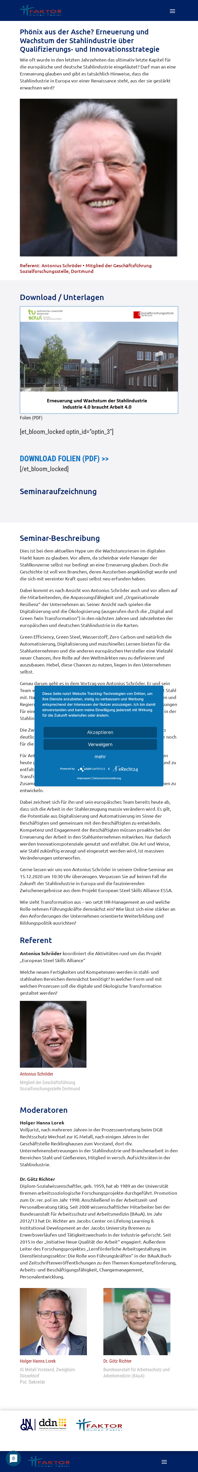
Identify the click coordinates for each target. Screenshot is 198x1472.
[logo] (99, 1430)
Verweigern (100, 744)
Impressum (84, 778)
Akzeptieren (100, 732)
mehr (100, 756)
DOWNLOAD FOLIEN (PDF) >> (64, 458)
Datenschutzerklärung (107, 778)
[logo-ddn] (43, 1429)
